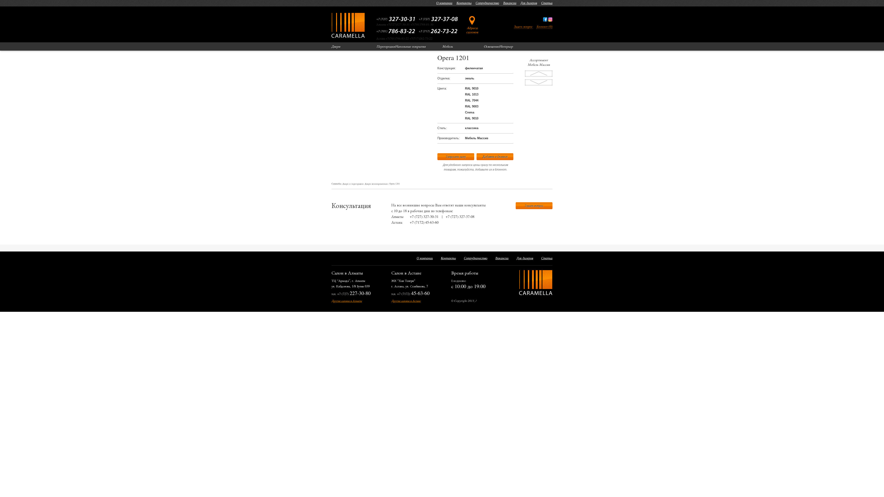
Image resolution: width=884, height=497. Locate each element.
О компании (444, 3)
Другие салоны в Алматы (347, 301)
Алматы (397, 216)
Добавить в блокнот (495, 156)
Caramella (336, 183)
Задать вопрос (523, 26)
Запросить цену (456, 156)
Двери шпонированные (376, 183)
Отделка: (443, 78)
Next (538, 73)
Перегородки (385, 46)
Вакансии (509, 3)
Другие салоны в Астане (406, 301)
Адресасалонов (472, 30)
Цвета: (442, 88)
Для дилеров (529, 3)
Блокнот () (544, 26)
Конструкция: (446, 68)
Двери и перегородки (353, 183)
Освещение (491, 46)
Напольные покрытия (410, 46)
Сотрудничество (487, 3)
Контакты (464, 3)
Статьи (546, 3)
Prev (538, 82)
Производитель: (448, 138)
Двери (335, 46)
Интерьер (506, 46)
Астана (396, 222)
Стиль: (442, 128)
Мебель (447, 46)
